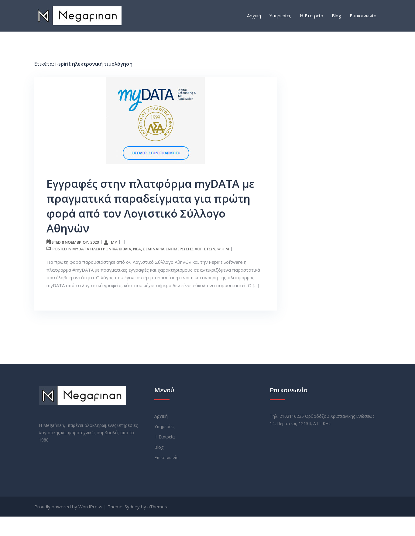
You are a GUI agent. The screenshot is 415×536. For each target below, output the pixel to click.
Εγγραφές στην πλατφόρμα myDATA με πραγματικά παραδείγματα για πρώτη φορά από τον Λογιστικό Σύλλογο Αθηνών (150, 206)
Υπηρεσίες (280, 15)
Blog (336, 15)
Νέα (137, 249)
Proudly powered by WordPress (68, 506)
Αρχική (254, 15)
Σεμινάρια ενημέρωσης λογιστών (179, 249)
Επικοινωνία (363, 15)
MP (114, 242)
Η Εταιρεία (311, 15)
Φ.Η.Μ (223, 249)
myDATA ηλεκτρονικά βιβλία (101, 249)
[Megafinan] (78, 15)
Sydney (132, 506)
